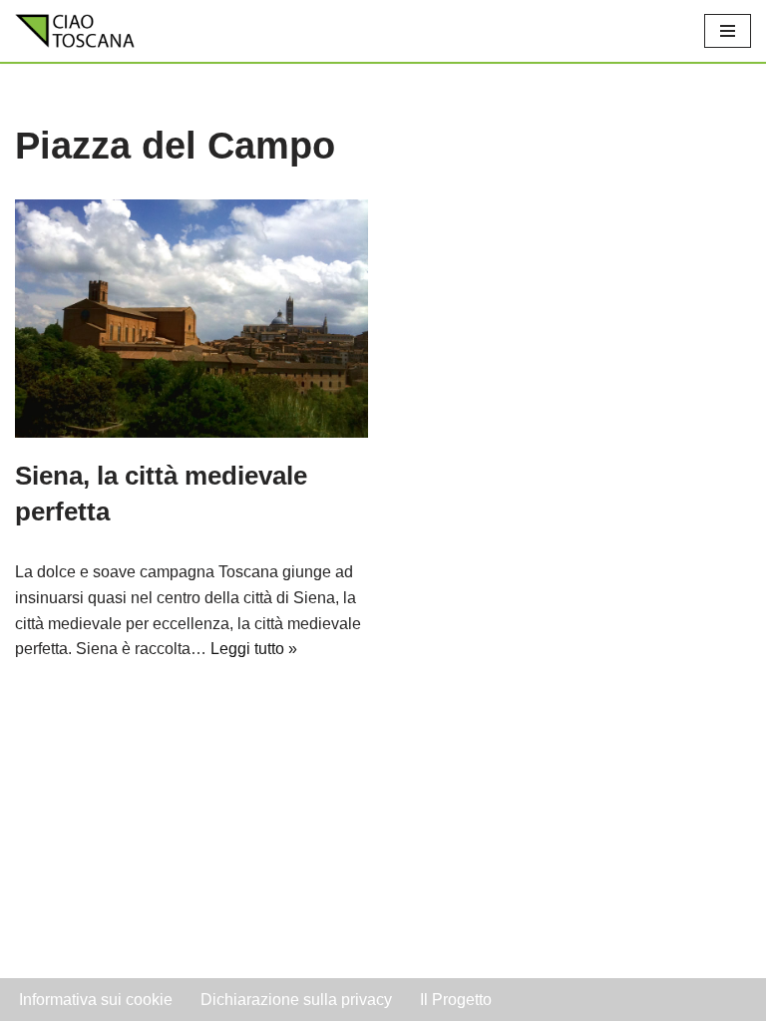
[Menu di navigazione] (727, 31)
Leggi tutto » (253, 648)
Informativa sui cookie (96, 999)
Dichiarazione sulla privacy (296, 999)
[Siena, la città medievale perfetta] (191, 318)
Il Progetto (456, 999)
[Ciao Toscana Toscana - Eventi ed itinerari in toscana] (75, 31)
